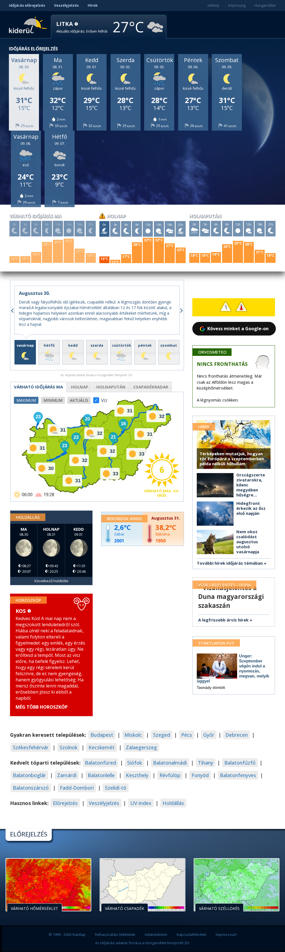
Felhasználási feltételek (115, 934)
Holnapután (111, 387)
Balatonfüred (100, 762)
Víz (104, 398)
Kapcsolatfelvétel (191, 934)
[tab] (25, 352)
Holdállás (173, 803)
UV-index (140, 803)
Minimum (52, 400)
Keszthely (137, 775)
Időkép (213, 5)
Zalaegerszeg (141, 747)
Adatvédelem (156, 934)
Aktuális (79, 400)
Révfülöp (169, 775)
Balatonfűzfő (239, 762)
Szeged (161, 734)
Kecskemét (102, 747)
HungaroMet (265, 5)
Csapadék (150, 387)
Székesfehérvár (30, 747)
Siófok (134, 762)
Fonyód (200, 775)
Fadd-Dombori (77, 787)
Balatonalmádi (170, 762)
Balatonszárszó (31, 787)
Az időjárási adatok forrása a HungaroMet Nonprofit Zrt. (142, 942)
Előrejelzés (65, 803)
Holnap (79, 387)
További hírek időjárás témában (230, 563)
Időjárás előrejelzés (27, 5)
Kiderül (29, 24)
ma (38, 387)
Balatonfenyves (238, 775)
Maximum (26, 400)
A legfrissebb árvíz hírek (223, 620)
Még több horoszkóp (42, 707)
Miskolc (133, 734)
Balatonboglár (29, 775)
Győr (208, 734)
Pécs (186, 734)
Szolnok (68, 747)
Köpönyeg (236, 5)
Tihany (205, 762)
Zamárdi (67, 775)
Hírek (93, 5)
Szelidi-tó (115, 787)
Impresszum (226, 934)
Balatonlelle (101, 775)
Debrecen (236, 734)
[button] (82, 27)
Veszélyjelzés (66, 5)
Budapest (101, 734)
